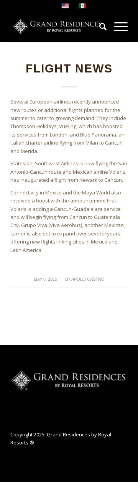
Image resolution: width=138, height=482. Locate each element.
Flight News (69, 68)
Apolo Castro (88, 279)
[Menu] (117, 26)
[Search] (99, 26)
